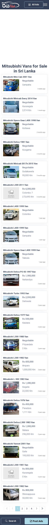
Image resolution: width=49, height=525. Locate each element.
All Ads (35, 4)
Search (12, 521)
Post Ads (37, 521)
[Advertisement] (24, 37)
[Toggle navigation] (45, 5)
